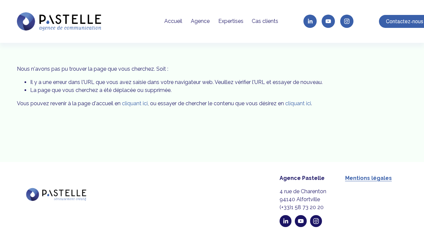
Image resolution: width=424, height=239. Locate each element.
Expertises (230, 21)
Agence (200, 21)
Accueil (173, 21)
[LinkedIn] (310, 21)
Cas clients (265, 21)
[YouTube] (328, 21)
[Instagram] (346, 21)
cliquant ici (135, 103)
